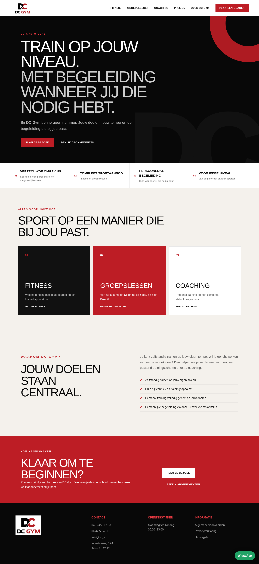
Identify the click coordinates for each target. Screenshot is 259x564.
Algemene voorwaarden (210, 525)
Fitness (116, 8)
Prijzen (179, 8)
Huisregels (201, 537)
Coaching (161, 8)
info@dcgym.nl (100, 537)
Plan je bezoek (37, 142)
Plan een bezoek (232, 8)
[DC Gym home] (22, 8)
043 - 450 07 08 (101, 525)
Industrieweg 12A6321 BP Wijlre (102, 545)
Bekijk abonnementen (77, 142)
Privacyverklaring (206, 531)
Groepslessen (138, 8)
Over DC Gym (200, 8)
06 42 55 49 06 (100, 531)
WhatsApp (245, 555)
